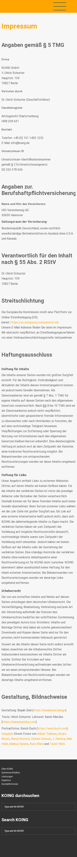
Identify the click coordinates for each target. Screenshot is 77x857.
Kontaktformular (9, 784)
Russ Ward (37, 744)
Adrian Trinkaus (47, 734)
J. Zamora (58, 739)
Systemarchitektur (10, 772)
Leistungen (7, 776)
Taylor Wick (57, 744)
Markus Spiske (18, 744)
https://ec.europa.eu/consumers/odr (34, 322)
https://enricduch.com (52, 728)
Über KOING (7, 769)
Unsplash (7, 734)
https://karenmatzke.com (19, 722)
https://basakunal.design (49, 710)
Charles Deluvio (41, 739)
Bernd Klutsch (20, 739)
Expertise (6, 780)
